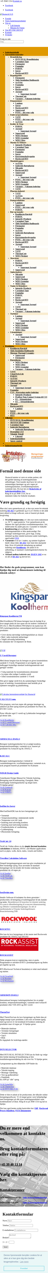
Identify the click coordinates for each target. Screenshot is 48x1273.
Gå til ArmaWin (6, 1084)
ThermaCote (20, 96)
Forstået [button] (24, 1268)
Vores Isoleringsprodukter (15, 21)
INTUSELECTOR (8, 1049)
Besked (6, 1238)
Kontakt (8, 32)
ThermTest (5, 1012)
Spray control (16, 441)
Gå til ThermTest (7, 1087)
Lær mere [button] (24, 1262)
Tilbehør (9, 418)
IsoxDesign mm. (7, 892)
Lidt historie (15, 25)
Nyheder (8, 35)
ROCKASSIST (6, 955)
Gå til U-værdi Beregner (10, 722)
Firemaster (20, 64)
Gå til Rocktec (6, 978)
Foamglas (19, 66)
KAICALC (5, 756)
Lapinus (19, 103)
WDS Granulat (22, 138)
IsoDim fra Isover (7, 806)
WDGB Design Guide (9, 773)
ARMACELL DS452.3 (10, 739)
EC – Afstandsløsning (24, 402)
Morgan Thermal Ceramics (22, 353)
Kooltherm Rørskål (23, 214)
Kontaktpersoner (12, 1190)
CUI (17, 538)
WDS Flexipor (21, 136)
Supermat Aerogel (28, 94)
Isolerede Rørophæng (24, 166)
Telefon (6, 1225)
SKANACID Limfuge (19, 422)
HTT (12, 415)
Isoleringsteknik (12, 52)
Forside (8, 18)
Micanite (19, 168)
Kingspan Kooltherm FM (11, 616)
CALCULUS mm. (8, 699)
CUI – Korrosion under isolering (24, 392)
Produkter (9, 346)
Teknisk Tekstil (16, 434)
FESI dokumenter (23, 1111)
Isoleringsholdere (17, 439)
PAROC (19, 68)
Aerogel (18, 92)
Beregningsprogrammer (15, 443)
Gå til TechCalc (6, 876)
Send (5, 1247)
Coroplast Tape (22, 62)
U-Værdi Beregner (8, 655)
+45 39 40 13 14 (11, 1164)
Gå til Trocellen (6, 878)
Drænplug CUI (17, 432)
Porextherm (15, 360)
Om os (7, 23)
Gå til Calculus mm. (8, 724)
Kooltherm (21, 547)
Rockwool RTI (21, 73)
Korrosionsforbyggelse (25, 156)
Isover (18, 71)
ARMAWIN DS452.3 (9, 995)
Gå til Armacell (6, 787)
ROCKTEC (5, 929)
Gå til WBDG (5, 792)
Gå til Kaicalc (5, 790)
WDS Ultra (20, 140)
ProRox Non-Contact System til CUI (31, 397)
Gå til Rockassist (7, 981)
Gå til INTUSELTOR (9, 1089)
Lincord (18, 436)
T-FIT (18, 117)
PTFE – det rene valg (24, 112)
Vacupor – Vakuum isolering (27, 99)
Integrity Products (23, 145)
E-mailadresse (8, 1230)
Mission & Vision (17, 28)
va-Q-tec (19, 82)
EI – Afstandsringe (23, 399)
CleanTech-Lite (17, 374)
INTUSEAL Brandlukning (27, 59)
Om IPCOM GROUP (14, 30)
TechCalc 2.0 (5, 841)
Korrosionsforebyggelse (25, 237)
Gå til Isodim (5, 873)
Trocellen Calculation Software (13, 858)
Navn (5, 1221)
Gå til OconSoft (6, 976)
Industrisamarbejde (13, 446)
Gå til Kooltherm (7, 720)
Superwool (20, 110)
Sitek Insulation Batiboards (27, 80)
